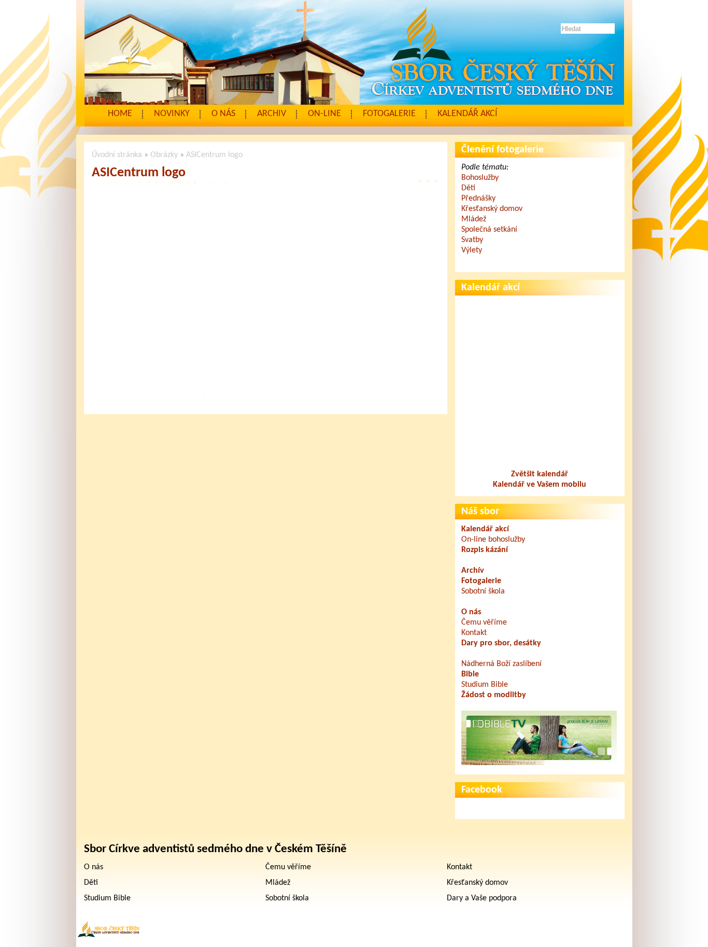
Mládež (473, 219)
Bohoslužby (480, 178)
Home (120, 114)
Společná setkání (489, 229)
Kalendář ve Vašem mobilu (539, 484)
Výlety (471, 250)
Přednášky (478, 198)
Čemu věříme (484, 622)
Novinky (172, 114)
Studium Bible (484, 685)
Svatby (472, 240)
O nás (223, 114)
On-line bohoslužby (493, 539)
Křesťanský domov (491, 209)
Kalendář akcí (467, 114)
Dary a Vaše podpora (482, 898)
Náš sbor (480, 511)
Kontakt (474, 633)
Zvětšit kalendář (539, 474)
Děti (468, 188)
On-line (324, 114)
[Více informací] (539, 763)
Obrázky (164, 155)
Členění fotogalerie (502, 150)
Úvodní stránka (117, 155)
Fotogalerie (389, 114)
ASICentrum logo (214, 155)
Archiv (271, 114)
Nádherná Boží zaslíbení (501, 664)
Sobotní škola (483, 591)
